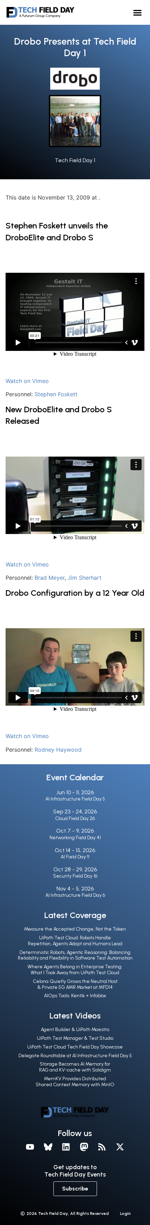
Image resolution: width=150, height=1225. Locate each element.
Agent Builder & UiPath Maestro (75, 1029)
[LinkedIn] (66, 1147)
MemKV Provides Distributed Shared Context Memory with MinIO (75, 1082)
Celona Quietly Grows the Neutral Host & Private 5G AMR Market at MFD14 (75, 984)
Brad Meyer (50, 577)
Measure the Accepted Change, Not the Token (75, 929)
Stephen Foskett (56, 394)
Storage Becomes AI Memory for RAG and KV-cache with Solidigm (75, 1067)
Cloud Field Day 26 (75, 818)
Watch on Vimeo (27, 380)
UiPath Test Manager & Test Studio (75, 1038)
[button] (137, 12)
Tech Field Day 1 (75, 160)
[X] (120, 1147)
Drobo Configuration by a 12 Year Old (75, 593)
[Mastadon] (84, 1147)
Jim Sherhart (85, 577)
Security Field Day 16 (75, 876)
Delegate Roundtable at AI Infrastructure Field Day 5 (75, 1056)
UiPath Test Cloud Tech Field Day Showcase (75, 1047)
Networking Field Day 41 (75, 838)
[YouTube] (30, 1147)
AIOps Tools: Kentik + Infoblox (75, 996)
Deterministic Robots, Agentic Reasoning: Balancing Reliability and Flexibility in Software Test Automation (75, 955)
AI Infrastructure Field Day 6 (75, 895)
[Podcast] (102, 1147)
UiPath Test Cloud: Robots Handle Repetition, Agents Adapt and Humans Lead (75, 941)
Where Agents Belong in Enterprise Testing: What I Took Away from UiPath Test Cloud (75, 970)
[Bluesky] (48, 1147)
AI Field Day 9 (75, 857)
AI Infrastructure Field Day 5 (75, 799)
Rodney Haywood (58, 749)
